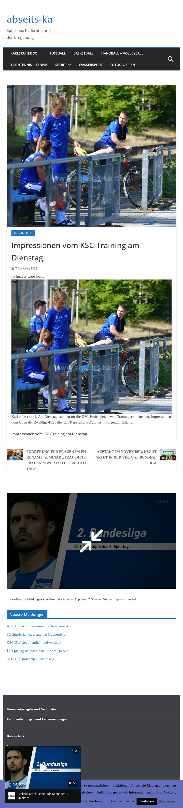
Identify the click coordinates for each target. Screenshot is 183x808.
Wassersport (91, 64)
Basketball (83, 53)
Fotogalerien (122, 64)
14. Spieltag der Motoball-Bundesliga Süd (38, 651)
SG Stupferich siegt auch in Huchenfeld (36, 634)
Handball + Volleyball (122, 53)
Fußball (58, 53)
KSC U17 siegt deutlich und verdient (34, 642)
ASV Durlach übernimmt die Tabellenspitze (39, 626)
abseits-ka (30, 18)
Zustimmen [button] (146, 801)
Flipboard (120, 599)
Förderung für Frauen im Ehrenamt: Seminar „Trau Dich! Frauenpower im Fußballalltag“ (56, 460)
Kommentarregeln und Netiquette (31, 709)
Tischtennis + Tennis (29, 64)
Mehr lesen (166, 801)
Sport (60, 64)
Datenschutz (15, 736)
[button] (39, 53)
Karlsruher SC (23, 53)
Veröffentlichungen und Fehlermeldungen (37, 719)
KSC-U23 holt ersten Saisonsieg (30, 659)
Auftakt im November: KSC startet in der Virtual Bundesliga (126, 457)
